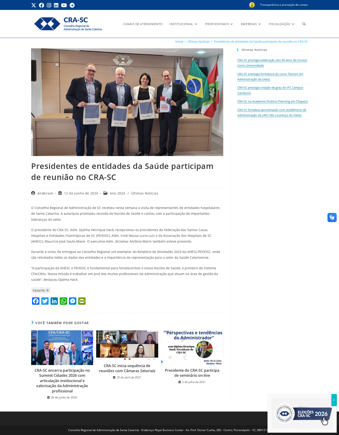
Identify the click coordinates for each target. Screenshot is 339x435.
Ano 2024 (117, 193)
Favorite (39, 290)
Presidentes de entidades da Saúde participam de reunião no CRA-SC (261, 41)
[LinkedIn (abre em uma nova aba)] (56, 5)
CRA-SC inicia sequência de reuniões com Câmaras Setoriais (127, 368)
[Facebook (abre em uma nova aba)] (41, 5)
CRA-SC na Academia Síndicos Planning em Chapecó (272, 101)
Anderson (45, 193)
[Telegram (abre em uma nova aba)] (72, 5)
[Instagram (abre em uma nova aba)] (49, 5)
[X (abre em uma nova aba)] (34, 5)
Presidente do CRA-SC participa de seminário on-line (192, 373)
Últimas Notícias (144, 193)
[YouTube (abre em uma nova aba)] (64, 5)
